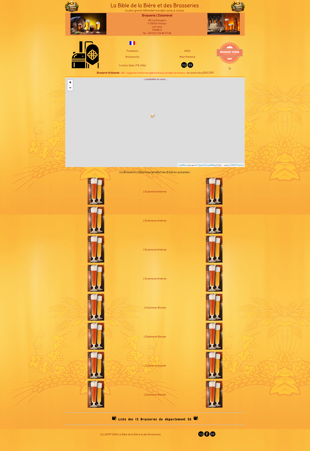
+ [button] (70, 82)
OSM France (237, 165)
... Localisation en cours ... (156, 122)
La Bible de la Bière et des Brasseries (155, 5)
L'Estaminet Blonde (155, 307)
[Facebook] (207, 435)
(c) (102, 434)
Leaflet (182, 165)
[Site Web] (201, 435)
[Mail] (212, 435)
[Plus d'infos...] (96, 203)
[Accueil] (72, 10)
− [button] (70, 88)
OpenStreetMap (207, 165)
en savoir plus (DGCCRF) (200, 72)
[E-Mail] (190, 67)
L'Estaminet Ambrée (154, 191)
